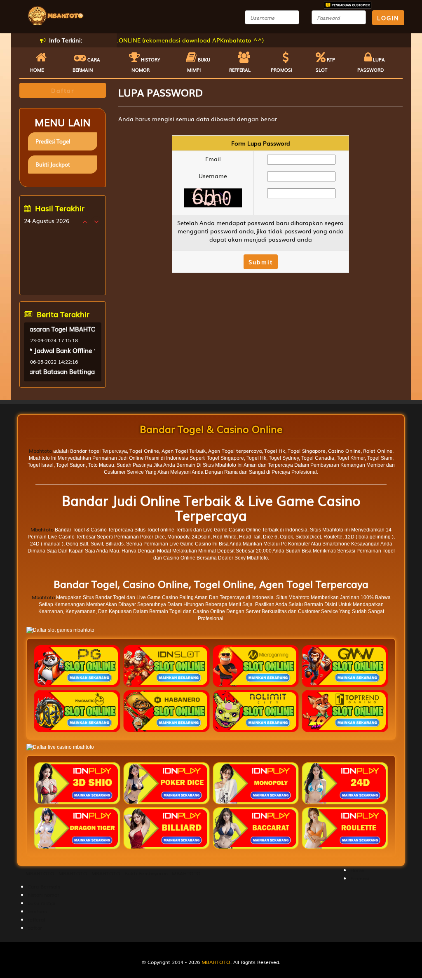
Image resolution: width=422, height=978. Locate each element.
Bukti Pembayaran (146, 873)
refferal (36, 919)
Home (37, 69)
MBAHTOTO (40, 873)
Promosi (281, 69)
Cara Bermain (44, 886)
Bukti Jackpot (52, 164)
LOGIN (388, 18)
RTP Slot (325, 64)
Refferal (240, 69)
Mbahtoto (40, 450)
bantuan (37, 911)
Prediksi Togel (52, 141)
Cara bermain (86, 64)
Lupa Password (371, 64)
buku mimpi (41, 903)
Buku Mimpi (198, 64)
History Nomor (145, 64)
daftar (35, 927)
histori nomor (43, 894)
